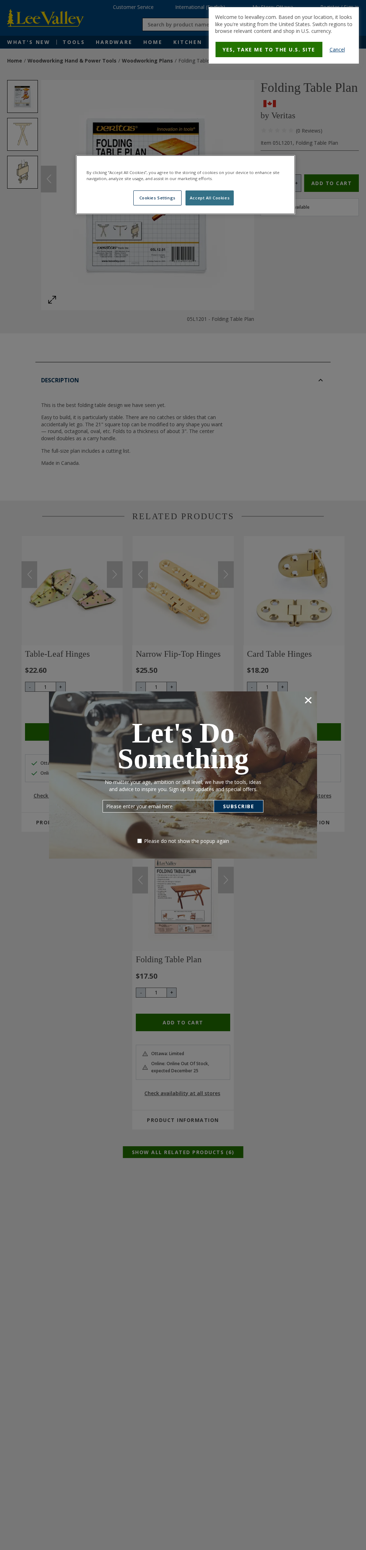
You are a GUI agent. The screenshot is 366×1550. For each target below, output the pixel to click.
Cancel (337, 49)
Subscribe (238, 806)
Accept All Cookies (209, 197)
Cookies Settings (157, 197)
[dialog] (284, 35)
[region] (185, 184)
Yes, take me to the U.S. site (269, 49)
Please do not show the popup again (186, 841)
